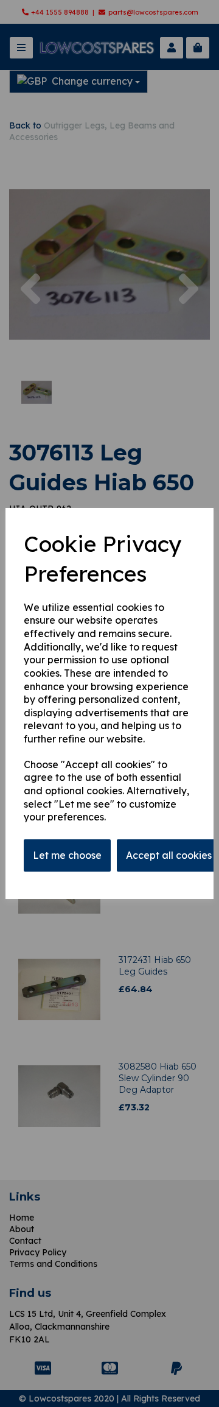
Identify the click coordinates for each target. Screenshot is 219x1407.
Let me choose (67, 855)
